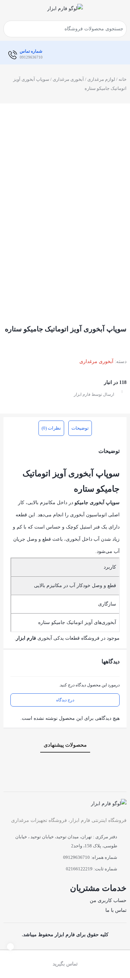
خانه (123, 79)
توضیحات (80, 428)
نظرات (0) (51, 428)
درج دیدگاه (65, 700)
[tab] (80, 428)
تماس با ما (116, 910)
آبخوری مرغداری (68, 79)
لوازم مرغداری (101, 79)
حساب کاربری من (108, 900)
